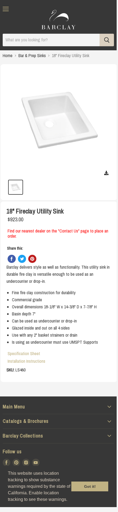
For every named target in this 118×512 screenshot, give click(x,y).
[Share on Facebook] (12, 259)
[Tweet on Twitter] (22, 259)
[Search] (107, 40)
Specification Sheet (24, 353)
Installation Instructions (26, 361)
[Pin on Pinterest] (32, 259)
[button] (69, 500)
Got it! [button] (90, 486)
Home (7, 55)
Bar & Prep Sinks (32, 55)
